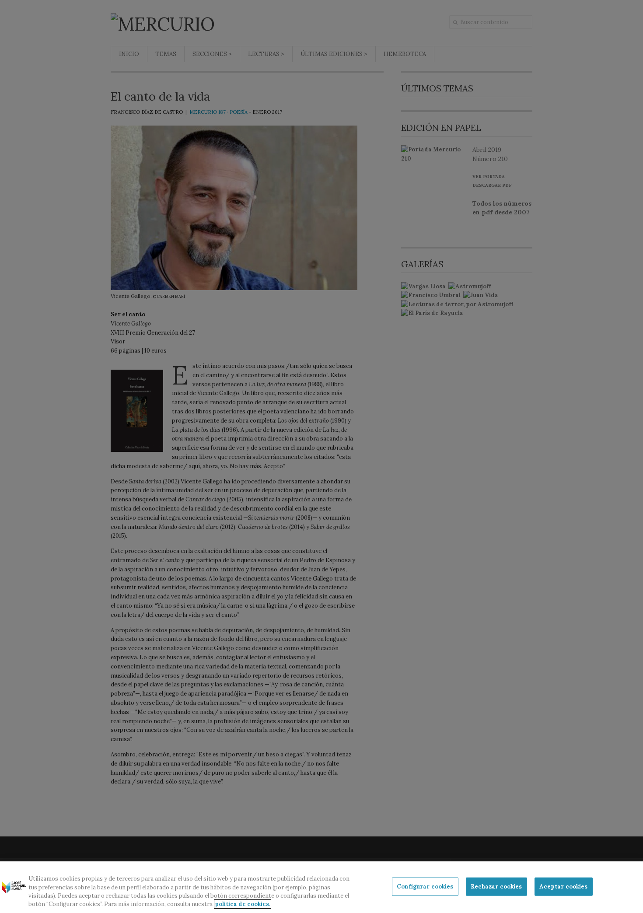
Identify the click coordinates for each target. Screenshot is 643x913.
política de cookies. (242, 904)
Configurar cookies (425, 886)
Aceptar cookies (563, 886)
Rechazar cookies (496, 886)
